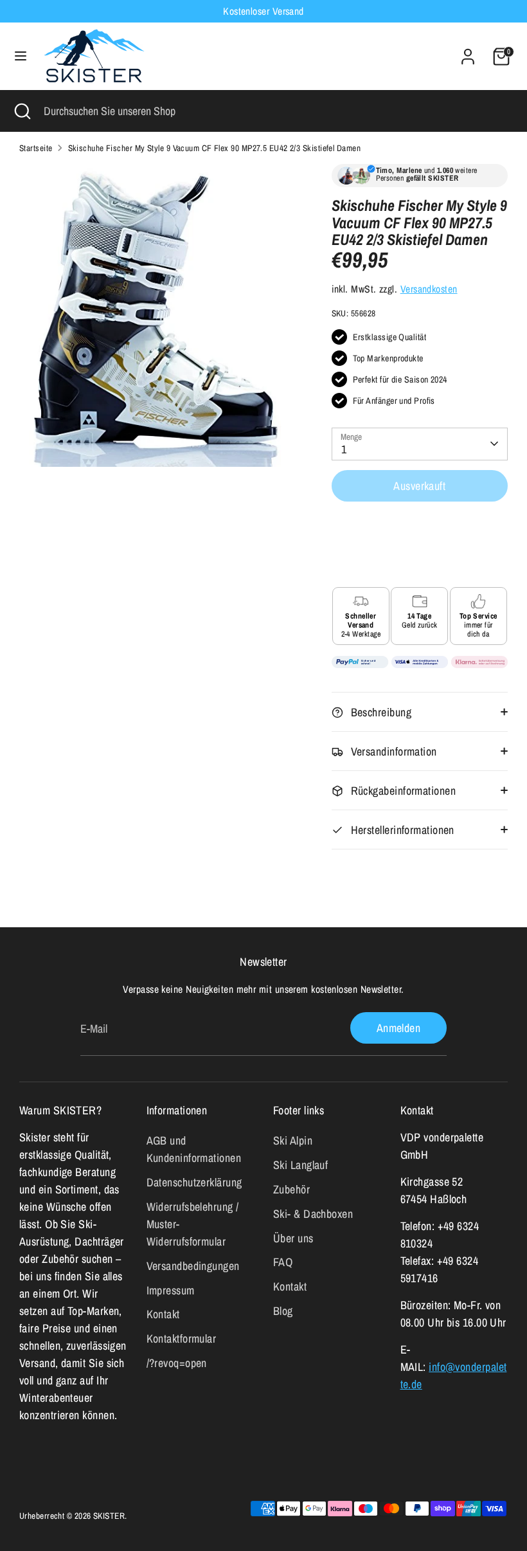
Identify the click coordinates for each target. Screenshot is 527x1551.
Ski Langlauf (300, 1165)
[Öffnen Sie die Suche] (22, 110)
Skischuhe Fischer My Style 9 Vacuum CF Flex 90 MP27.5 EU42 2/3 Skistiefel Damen (214, 148)
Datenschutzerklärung (194, 1182)
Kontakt (163, 1314)
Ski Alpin (292, 1140)
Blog (283, 1311)
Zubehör (291, 1189)
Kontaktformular (182, 1338)
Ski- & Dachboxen (313, 1214)
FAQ (282, 1262)
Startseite (36, 148)
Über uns (293, 1238)
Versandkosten (429, 289)
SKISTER (109, 1515)
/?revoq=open (177, 1363)
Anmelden (399, 1028)
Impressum (171, 1290)
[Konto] (468, 52)
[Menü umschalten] (20, 56)
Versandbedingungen (193, 1266)
